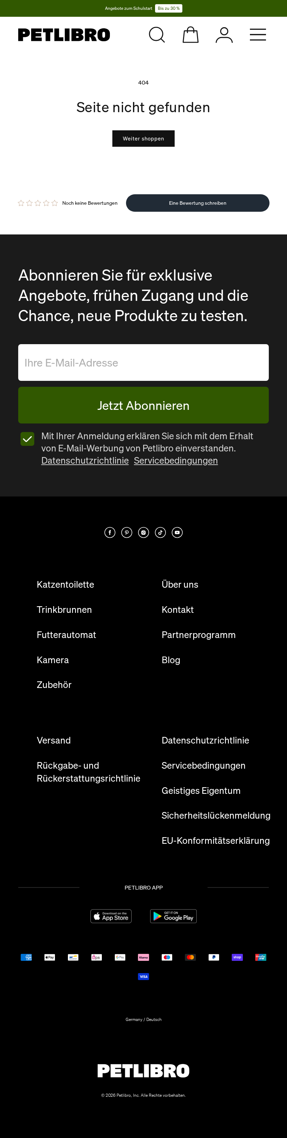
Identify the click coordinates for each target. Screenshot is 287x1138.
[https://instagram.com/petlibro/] (143, 532)
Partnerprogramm (199, 635)
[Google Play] (173, 916)
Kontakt (178, 609)
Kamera (53, 660)
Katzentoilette (65, 584)
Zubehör (54, 685)
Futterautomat (66, 635)
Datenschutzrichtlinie (85, 460)
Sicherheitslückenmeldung (216, 815)
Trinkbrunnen (64, 609)
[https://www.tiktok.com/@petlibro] (160, 532)
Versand (54, 740)
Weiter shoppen (143, 138)
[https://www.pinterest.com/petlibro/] (126, 532)
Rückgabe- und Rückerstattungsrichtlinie (88, 771)
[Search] (157, 34)
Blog (171, 660)
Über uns (180, 584)
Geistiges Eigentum (201, 790)
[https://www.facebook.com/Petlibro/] (109, 532)
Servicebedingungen (176, 460)
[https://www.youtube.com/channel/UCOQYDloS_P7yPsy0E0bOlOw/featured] (177, 532)
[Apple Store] (111, 916)
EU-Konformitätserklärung (216, 840)
